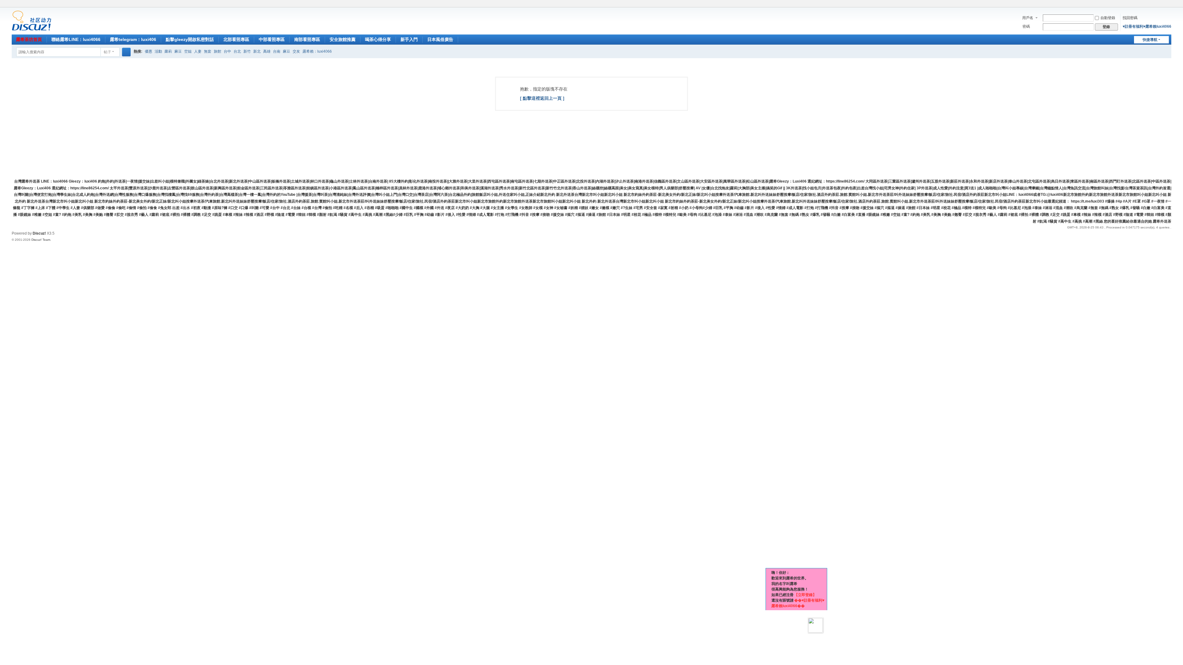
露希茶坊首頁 (29, 39)
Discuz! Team (40, 239)
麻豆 (178, 51)
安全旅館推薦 (343, 39)
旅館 (217, 51)
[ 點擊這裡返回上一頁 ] (542, 98)
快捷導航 (1150, 40)
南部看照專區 (307, 39)
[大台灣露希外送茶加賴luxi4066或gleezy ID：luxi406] (31, 20)
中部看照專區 (272, 39)
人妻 (197, 51)
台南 (276, 51)
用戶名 (1027, 18)
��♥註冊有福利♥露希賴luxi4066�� (797, 603)
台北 (237, 51)
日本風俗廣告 (440, 39)
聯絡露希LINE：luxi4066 (75, 39)
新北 (257, 51)
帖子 (107, 52)
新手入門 (409, 39)
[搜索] (126, 52)
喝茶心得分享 (378, 39)
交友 (296, 51)
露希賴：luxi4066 (317, 51)
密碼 (1026, 26)
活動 (158, 51)
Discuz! (39, 233)
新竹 (247, 51)
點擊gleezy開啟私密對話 (190, 39)
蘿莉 (168, 51)
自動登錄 (1107, 18)
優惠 (148, 51)
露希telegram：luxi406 (133, 39)
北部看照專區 (236, 39)
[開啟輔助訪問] (1162, 4)
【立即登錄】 (805, 595)
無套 (207, 51)
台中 (227, 51)
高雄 (266, 51)
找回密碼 (1130, 18)
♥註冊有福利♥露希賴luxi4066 (1147, 26)
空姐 (188, 51)
